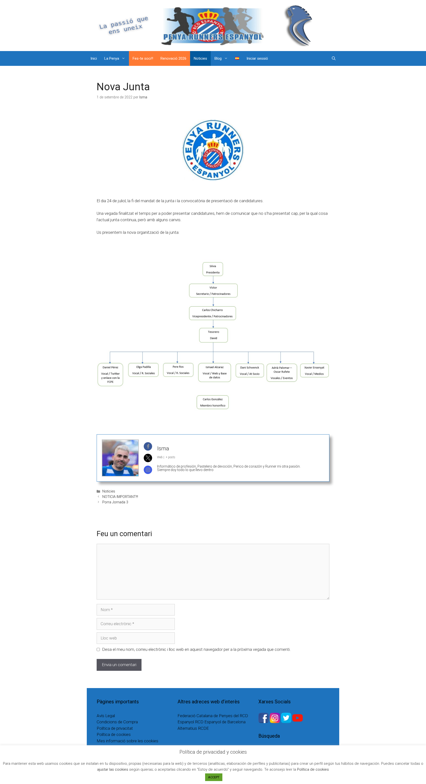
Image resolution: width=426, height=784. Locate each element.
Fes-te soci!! (143, 58)
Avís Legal (106, 715)
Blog (218, 58)
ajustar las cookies (112, 769)
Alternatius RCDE (193, 728)
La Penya (111, 58)
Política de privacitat (115, 728)
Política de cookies (114, 734)
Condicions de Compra (117, 721)
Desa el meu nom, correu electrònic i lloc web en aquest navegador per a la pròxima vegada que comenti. (196, 649)
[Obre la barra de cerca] (333, 58)
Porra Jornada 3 (115, 502)
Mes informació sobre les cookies (127, 740)
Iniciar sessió (257, 58)
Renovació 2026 (173, 58)
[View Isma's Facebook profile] (148, 446)
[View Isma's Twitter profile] (148, 458)
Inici (93, 58)
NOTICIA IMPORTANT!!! (120, 497)
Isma (163, 448)
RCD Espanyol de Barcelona (220, 721)
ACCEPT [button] (213, 777)
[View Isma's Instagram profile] (148, 470)
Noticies (200, 58)
